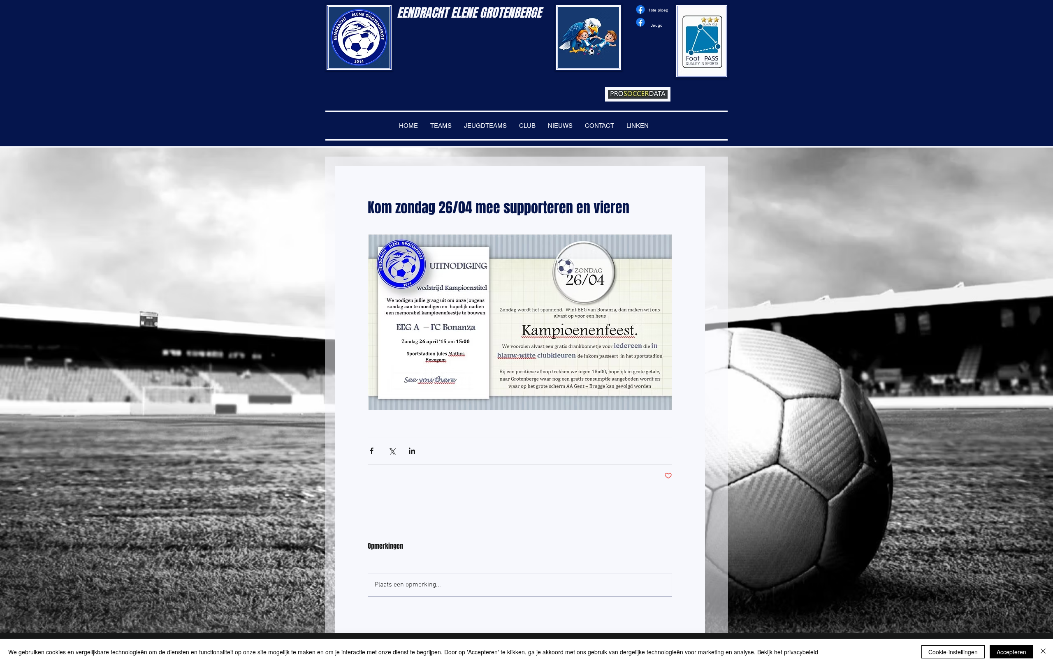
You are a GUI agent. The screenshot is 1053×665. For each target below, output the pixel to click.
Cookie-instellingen (953, 652)
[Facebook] (640, 9)
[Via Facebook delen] (372, 451)
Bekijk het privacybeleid (787, 652)
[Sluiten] (1043, 651)
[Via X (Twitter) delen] (392, 451)
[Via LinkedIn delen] (412, 451)
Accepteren (1011, 652)
